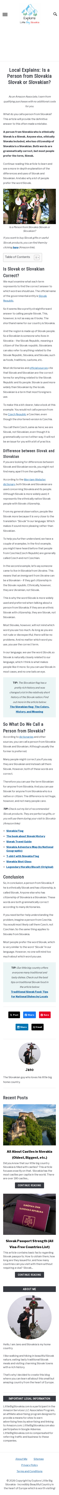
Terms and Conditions (29, 1471)
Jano (29, 1069)
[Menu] (5, 14)
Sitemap (39, 1459)
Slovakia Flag (15, 830)
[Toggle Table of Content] (35, 257)
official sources (39, 368)
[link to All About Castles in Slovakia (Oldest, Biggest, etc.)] (29, 1124)
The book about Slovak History (25, 836)
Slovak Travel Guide (19, 841)
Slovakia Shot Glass (18, 861)
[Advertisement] (29, 45)
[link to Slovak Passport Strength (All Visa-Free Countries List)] (29, 1214)
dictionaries (26, 736)
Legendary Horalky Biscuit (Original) (29, 866)
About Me (21, 1459)
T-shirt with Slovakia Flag (22, 856)
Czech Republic (17, 414)
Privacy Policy (29, 1465)
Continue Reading (29, 1185)
